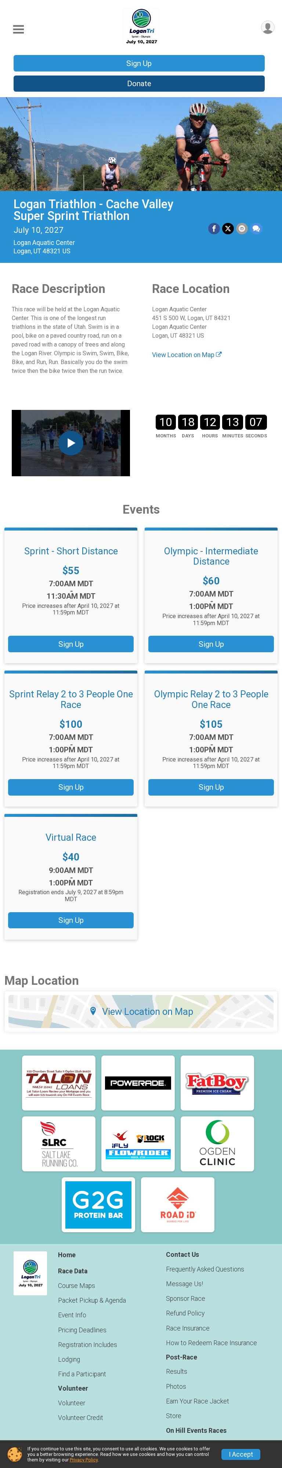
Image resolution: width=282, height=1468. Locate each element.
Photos (176, 1386)
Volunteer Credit (80, 1417)
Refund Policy (185, 1313)
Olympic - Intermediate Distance (211, 556)
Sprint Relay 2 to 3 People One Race (71, 699)
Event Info (72, 1315)
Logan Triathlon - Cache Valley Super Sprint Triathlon (93, 210)
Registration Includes (87, 1344)
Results (176, 1371)
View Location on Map (184, 355)
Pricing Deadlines (82, 1330)
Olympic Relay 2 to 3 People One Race (211, 699)
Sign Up (139, 63)
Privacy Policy (84, 1460)
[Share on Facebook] (214, 229)
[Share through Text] (256, 229)
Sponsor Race (185, 1298)
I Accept (241, 1454)
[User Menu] (268, 27)
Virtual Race (71, 837)
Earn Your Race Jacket (197, 1401)
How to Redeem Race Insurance (211, 1343)
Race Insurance (188, 1328)
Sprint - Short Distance (71, 551)
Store (173, 1416)
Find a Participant (82, 1374)
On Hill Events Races (196, 1430)
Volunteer (71, 1403)
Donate (139, 83)
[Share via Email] (242, 229)
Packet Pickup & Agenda (92, 1300)
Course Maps (76, 1285)
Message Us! (184, 1284)
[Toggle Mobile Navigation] (18, 29)
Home (67, 1255)
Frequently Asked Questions (205, 1269)
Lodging (69, 1359)
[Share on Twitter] (228, 229)
